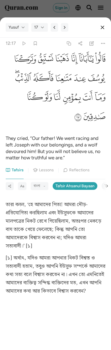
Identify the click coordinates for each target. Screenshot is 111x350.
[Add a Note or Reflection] (92, 44)
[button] (99, 60)
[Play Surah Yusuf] (24, 44)
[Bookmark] (35, 44)
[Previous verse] (54, 27)
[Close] (102, 27)
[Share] (80, 44)
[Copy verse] (69, 44)
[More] (103, 44)
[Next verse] (64, 27)
